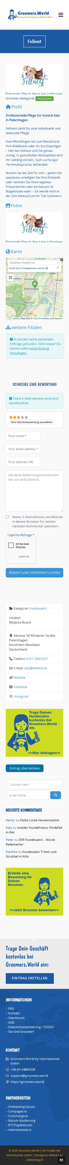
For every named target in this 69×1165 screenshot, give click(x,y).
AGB (11, 1022)
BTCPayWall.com (20, 1125)
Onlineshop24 (34, 1160)
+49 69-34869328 (23, 1069)
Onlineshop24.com (21, 1107)
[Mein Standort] (47, 268)
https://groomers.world (27, 1082)
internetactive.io (19, 1130)
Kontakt (14, 1013)
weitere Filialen (27, 327)
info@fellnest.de (35, 668)
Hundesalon (44, 98)
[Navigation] (60, 15)
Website (19, 677)
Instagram (21, 696)
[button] (10, 80)
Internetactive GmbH (19, 1155)
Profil (17, 107)
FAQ (11, 1008)
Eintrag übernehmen (25, 768)
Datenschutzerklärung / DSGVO (31, 1027)
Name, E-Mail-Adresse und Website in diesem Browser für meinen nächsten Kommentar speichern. (37, 521)
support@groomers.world (29, 1076)
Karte (16, 251)
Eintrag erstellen (30, 978)
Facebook (20, 687)
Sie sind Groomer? (21, 1031)
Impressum (16, 1018)
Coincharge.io (18, 1116)
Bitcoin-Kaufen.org (21, 1120)
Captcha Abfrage (21, 535)
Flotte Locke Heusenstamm (39, 820)
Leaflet (15, 318)
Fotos (16, 205)
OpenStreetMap (41, 318)
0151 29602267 (37, 659)
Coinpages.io (17, 1111)
